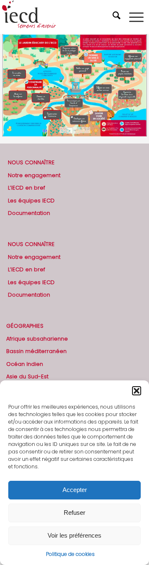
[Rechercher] (117, 17)
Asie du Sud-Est (27, 376)
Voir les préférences (74, 535)
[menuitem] (117, 17)
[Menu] (136, 17)
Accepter (74, 489)
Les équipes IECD (31, 201)
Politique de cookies (70, 554)
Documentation (29, 213)
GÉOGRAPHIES (24, 326)
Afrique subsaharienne (37, 339)
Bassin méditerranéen (36, 351)
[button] (136, 391)
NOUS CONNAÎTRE (31, 162)
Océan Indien (24, 364)
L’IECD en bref (26, 188)
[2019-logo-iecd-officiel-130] (60, 17)
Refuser (74, 512)
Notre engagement (34, 175)
